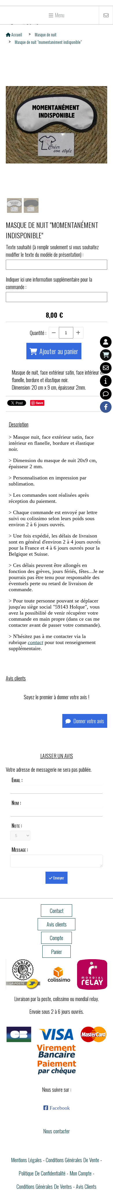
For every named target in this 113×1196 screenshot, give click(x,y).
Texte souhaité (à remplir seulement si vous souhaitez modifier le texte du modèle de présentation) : (52, 250)
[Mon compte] (106, 342)
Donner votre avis (88, 721)
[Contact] (106, 368)
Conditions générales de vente (72, 1160)
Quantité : (38, 332)
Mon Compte (81, 1173)
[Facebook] (106, 407)
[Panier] (106, 355)
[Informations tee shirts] (106, 381)
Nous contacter (56, 1131)
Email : (17, 780)
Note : (17, 825)
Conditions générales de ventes (44, 1186)
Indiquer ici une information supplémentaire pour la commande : (49, 283)
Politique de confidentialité (42, 1173)
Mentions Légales (26, 1160)
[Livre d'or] (106, 394)
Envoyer (58, 878)
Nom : (16, 802)
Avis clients (86, 1186)
